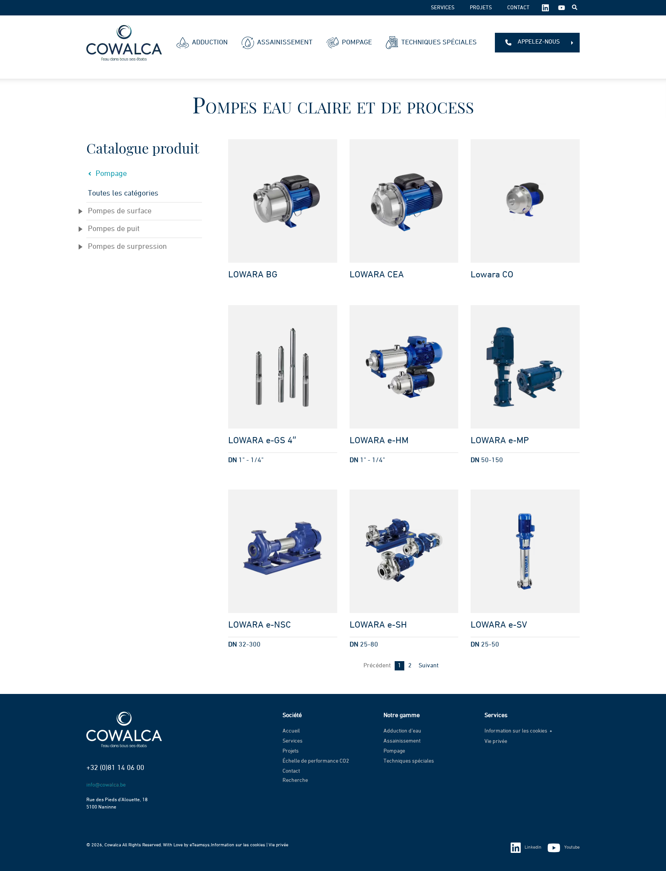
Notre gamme (401, 715)
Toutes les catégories (123, 193)
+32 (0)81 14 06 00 (115, 767)
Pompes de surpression (127, 246)
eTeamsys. (200, 845)
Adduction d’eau (402, 731)
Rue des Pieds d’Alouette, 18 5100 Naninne (117, 803)
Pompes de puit (114, 229)
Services (442, 7)
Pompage (357, 42)
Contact (518, 7)
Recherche (295, 780)
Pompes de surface (119, 211)
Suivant (429, 666)
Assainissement (285, 42)
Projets (481, 7)
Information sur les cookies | (240, 845)
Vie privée (495, 741)
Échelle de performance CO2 (316, 761)
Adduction (210, 42)
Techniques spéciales (439, 42)
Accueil (291, 731)
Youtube (572, 847)
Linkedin (533, 847)
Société (292, 715)
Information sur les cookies (515, 731)
